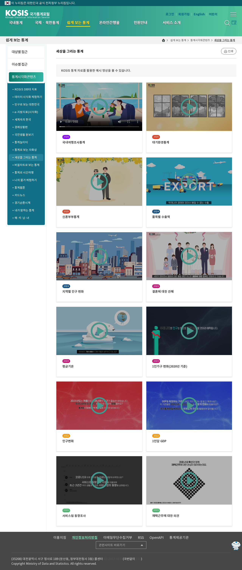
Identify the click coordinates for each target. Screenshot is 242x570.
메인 (163, 40)
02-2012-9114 (113, 559)
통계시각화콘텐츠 (200, 40)
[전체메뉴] (233, 14)
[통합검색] (227, 22)
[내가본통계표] (234, 22)
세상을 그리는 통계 (224, 40)
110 (138, 559)
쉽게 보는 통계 (178, 40)
